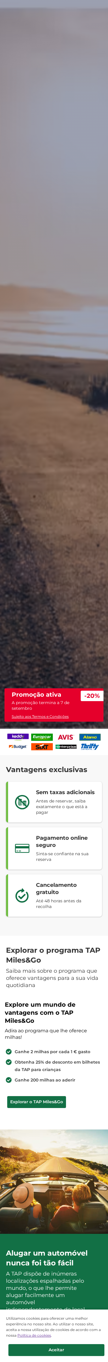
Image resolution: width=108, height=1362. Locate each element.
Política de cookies (34, 1335)
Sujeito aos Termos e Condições (40, 716)
